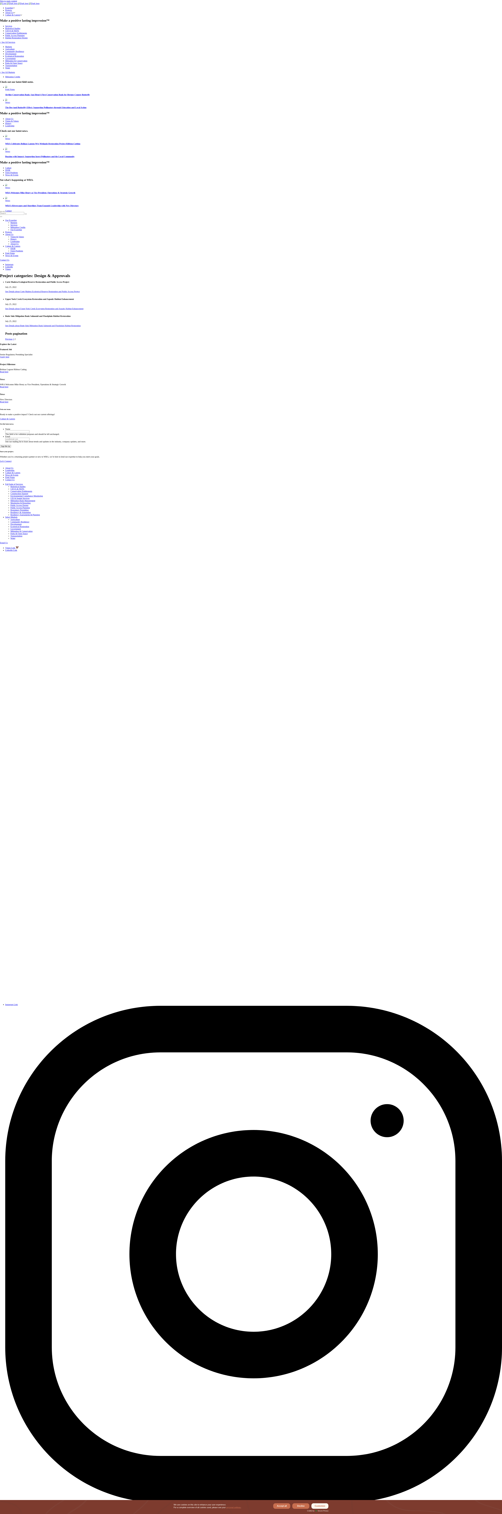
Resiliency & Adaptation (20, 512)
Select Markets (11, 517)
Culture (8, 168)
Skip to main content (8, 1)
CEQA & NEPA (12, 31)
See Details (42, 291)
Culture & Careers (12, 15)
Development (10, 54)
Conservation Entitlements (16, 33)
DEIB (7, 170)
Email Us (4, 543)
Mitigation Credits (12, 77)
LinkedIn (9, 267)
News (7, 102)
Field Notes (10, 89)
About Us (9, 13)
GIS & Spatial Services (20, 498)
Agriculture (10, 49)
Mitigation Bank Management (22, 501)
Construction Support (19, 494)
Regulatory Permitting (19, 510)
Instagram (9, 264)
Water (7, 68)
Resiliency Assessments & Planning (25, 515)
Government (10, 58)
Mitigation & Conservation (16, 61)
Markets (8, 47)
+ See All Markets (7, 72)
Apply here (4, 357)
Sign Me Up (5, 446)
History (8, 123)
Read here (4, 372)
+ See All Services (7, 42)
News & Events (11, 175)
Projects (8, 10)
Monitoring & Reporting (20, 503)
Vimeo (8, 269)
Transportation (11, 65)
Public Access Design (19, 505)
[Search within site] (1, 211)
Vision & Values (12, 121)
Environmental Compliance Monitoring (26, 496)
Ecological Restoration (14, 56)
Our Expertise (11, 220)
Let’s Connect (6, 461)
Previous (8, 339)
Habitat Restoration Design (16, 38)
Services (8, 26)
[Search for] (12, 213)
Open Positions (11, 172)
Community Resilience (14, 51)
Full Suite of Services (14, 484)
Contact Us (4, 260)
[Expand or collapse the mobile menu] (4, 211)
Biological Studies (12, 28)
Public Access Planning (15, 35)
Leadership (9, 126)
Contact (8, 211)
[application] (251, 1507)
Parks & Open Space (13, 63)
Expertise (9, 8)
